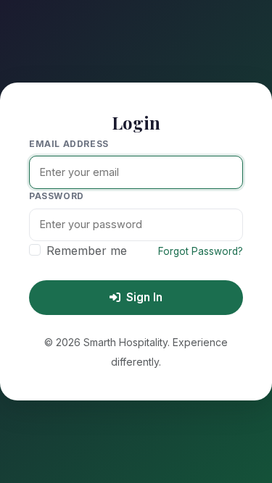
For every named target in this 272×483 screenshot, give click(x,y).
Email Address (69, 143)
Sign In (144, 297)
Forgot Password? (200, 251)
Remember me (86, 250)
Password (56, 195)
